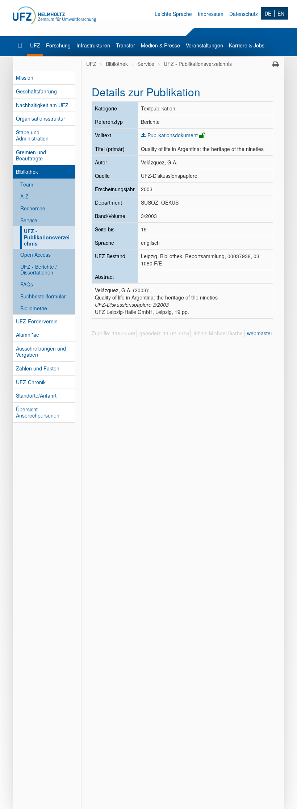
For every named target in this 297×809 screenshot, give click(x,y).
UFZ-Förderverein (37, 321)
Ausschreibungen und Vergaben (41, 351)
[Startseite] (20, 45)
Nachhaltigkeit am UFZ (42, 105)
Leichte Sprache (173, 13)
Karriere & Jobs (246, 45)
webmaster (259, 333)
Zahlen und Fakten (37, 368)
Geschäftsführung (36, 91)
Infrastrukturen (93, 45)
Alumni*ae (27, 334)
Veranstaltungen (204, 45)
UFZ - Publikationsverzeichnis (47, 237)
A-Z (24, 196)
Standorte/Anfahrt (36, 395)
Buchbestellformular (43, 296)
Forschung (58, 45)
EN (280, 13)
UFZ (35, 45)
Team (26, 184)
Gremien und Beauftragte (31, 155)
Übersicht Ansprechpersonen (37, 412)
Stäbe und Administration (32, 135)
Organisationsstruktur (40, 118)
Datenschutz (243, 13)
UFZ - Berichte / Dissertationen (38, 269)
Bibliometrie (33, 308)
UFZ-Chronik (31, 382)
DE (267, 13)
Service (28, 220)
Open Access (35, 254)
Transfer (125, 45)
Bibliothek (27, 171)
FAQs (26, 284)
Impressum (210, 13)
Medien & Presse (160, 45)
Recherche (32, 208)
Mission (24, 77)
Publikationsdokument (172, 135)
